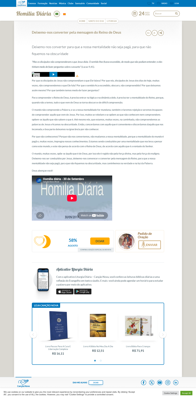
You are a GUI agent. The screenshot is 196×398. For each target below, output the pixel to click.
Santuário (80, 3)
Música (62, 3)
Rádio (164, 3)
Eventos (32, 3)
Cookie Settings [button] (170, 393)
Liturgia (112, 21)
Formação (42, 3)
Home (82, 21)
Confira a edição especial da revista (95, 250)
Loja (177, 3)
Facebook (143, 382)
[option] (58, 335)
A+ (148, 33)
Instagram (167, 382)
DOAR (95, 383)
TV (153, 3)
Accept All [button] (186, 393)
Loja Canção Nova (46, 305)
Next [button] (162, 334)
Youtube (159, 382)
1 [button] (95, 361)
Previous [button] (33, 334)
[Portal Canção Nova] (21, 3)
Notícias (53, 3)
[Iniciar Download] (77, 76)
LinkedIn (175, 382)
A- (155, 33)
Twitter (151, 382)
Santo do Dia (96, 21)
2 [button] (101, 361)
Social (104, 3)
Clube (70, 3)
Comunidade (93, 3)
